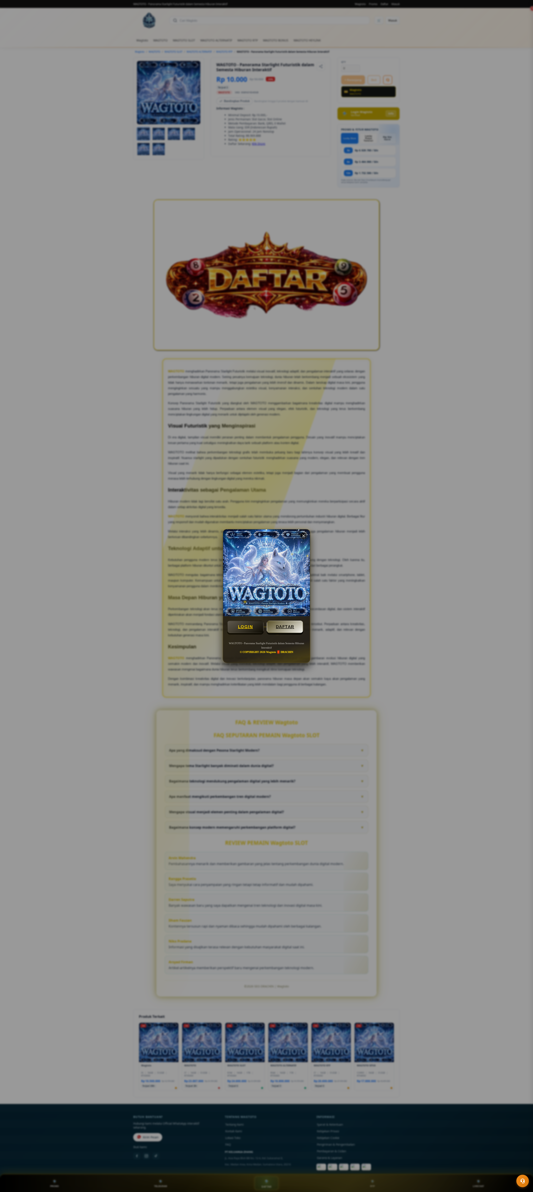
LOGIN (245, 626)
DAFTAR (285, 626)
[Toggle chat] (522, 1181)
